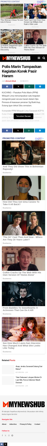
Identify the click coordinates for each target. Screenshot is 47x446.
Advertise (13, 424)
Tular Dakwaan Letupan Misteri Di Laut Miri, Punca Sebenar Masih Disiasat (28, 380)
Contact (37, 424)
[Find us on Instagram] (9, 435)
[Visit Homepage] (16, 58)
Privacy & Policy (25, 424)
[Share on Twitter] (18, 86)
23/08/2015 (24, 81)
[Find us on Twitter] (5, 435)
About (4, 424)
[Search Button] (44, 58)
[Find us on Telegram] (12, 435)
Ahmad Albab (10, 81)
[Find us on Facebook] (2, 435)
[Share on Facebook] (7, 86)
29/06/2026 (20, 386)
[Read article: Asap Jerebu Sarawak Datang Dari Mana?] (8, 369)
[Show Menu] (39, 58)
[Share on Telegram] (40, 86)
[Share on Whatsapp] (29, 86)
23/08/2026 (20, 372)
